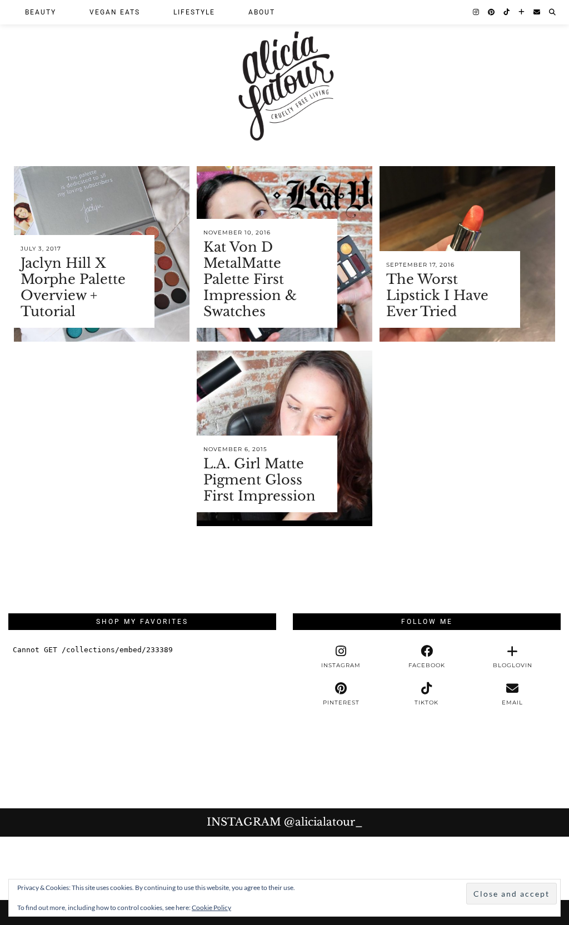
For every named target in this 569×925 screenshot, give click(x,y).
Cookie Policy (211, 907)
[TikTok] (507, 12)
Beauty (40, 12)
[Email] (537, 12)
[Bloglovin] (522, 12)
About (261, 12)
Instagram (285, 822)
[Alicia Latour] (284, 73)
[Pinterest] (492, 12)
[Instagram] (476, 12)
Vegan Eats (114, 12)
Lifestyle (194, 12)
